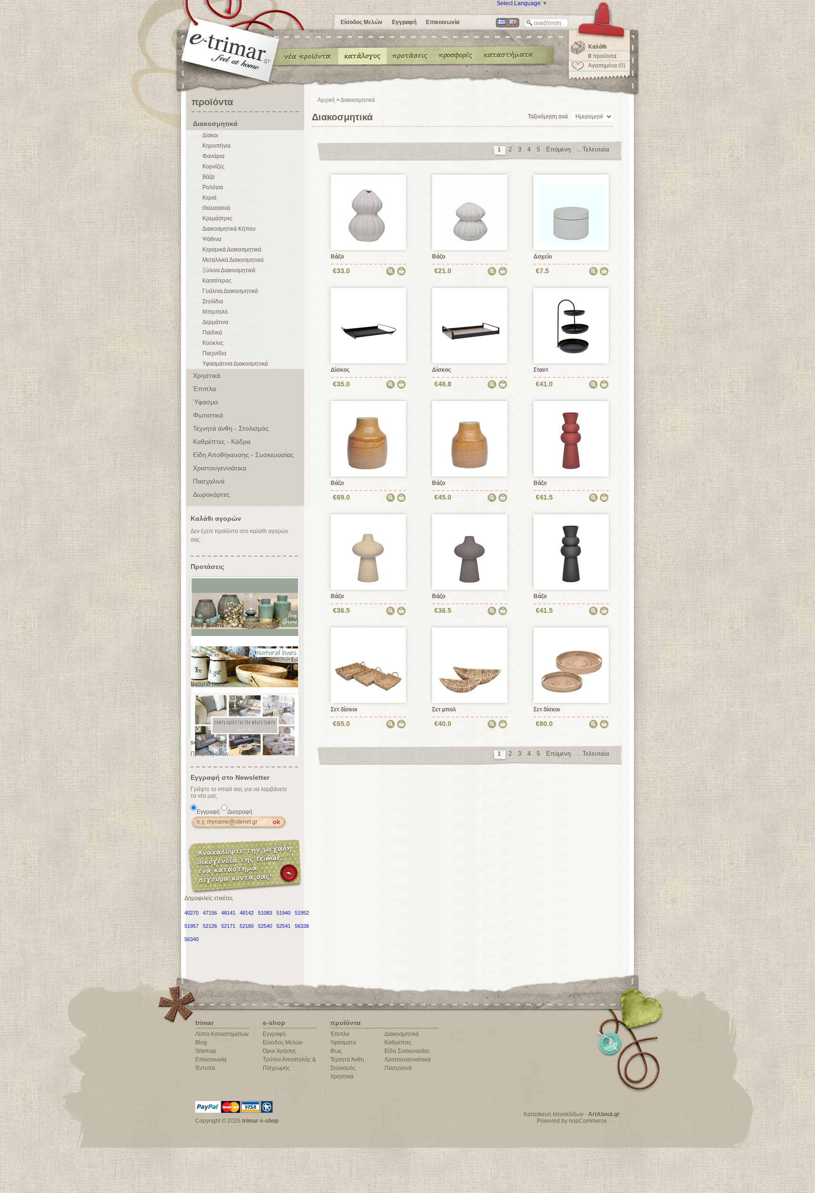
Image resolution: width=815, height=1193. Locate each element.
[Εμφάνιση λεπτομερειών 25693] (368, 438)
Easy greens (208, 625)
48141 (228, 913)
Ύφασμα (205, 402)
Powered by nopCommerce (572, 1121)
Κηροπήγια (216, 145)
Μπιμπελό (215, 312)
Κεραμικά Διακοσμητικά (231, 249)
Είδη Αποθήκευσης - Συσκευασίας (243, 455)
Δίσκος (340, 370)
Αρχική (326, 100)
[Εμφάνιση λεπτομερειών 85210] (571, 325)
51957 (191, 926)
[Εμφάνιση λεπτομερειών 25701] (571, 438)
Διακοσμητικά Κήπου (229, 228)
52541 (283, 926)
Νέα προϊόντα (307, 55)
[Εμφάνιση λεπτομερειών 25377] (571, 664)
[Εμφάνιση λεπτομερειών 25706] (368, 212)
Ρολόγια (212, 187)
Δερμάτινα (215, 322)
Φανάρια (213, 156)
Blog (201, 1042)
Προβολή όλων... (212, 754)
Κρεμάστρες (217, 218)
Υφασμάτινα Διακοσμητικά (235, 363)
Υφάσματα (343, 1042)
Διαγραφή (239, 812)
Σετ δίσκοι (344, 709)
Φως (336, 1051)
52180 (247, 926)
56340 (191, 939)
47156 (210, 913)
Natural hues (208, 684)
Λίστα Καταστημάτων (222, 1034)
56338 (302, 926)
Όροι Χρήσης (279, 1051)
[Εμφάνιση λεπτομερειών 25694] (470, 438)
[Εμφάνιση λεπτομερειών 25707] (571, 212)
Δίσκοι (210, 135)
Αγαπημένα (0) (606, 65)
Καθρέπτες (398, 1042)
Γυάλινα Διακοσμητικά (230, 291)
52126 (210, 926)
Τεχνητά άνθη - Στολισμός (231, 428)
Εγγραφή (404, 22)
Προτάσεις (411, 55)
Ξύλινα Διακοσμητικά (228, 270)
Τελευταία (595, 149)
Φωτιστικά (208, 415)
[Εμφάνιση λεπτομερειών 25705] (470, 212)
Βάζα (208, 177)
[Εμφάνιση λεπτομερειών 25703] (571, 551)
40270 (191, 913)
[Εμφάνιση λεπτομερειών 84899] (368, 325)
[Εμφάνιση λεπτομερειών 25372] (368, 664)
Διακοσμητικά (215, 123)
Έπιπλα (204, 388)
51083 (265, 913)
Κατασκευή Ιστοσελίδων (553, 1114)
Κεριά (209, 197)
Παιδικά (212, 332)
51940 (283, 913)
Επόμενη (558, 149)
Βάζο (337, 256)
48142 (247, 913)
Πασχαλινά (209, 481)
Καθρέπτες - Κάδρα (221, 441)
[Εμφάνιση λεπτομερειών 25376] (470, 664)
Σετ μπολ (444, 709)
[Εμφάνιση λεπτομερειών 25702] (368, 551)
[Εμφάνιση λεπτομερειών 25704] (470, 551)
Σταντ (540, 370)
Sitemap (205, 1051)
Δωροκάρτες (211, 494)
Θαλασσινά (216, 208)
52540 (265, 926)
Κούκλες (213, 343)
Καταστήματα (507, 55)
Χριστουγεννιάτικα (219, 468)
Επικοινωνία (442, 22)
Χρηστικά (206, 375)
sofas (198, 742)
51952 (302, 913)
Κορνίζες (213, 166)
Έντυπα (456, 55)
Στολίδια (212, 301)
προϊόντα (602, 56)
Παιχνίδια (214, 353)
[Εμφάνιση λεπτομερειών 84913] (470, 325)
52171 (228, 926)
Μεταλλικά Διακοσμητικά (233, 260)
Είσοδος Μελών (362, 22)
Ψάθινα (211, 239)
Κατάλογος (362, 55)
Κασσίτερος (217, 280)
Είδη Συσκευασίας (407, 1051)
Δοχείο (542, 256)
